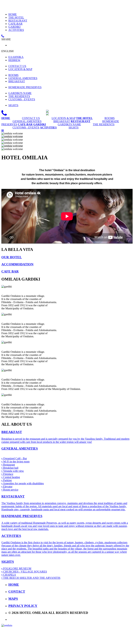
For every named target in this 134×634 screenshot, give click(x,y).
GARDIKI (14, 26)
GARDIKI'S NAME (20, 93)
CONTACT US (17, 66)
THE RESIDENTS (19, 96)
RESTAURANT (17, 20)
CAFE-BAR (15, 23)
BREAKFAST (16, 81)
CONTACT (16, 591)
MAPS (13, 598)
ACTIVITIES (16, 29)
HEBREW (14, 60)
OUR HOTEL (11, 257)
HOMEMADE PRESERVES (25, 87)
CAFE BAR (10, 271)
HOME (12, 14)
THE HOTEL (16, 17)
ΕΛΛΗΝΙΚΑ (16, 57)
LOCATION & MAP (20, 69)
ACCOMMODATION (17, 264)
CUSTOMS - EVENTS (21, 99)
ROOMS (13, 75)
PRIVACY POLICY (22, 606)
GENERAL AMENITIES (22, 78)
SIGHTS (13, 105)
